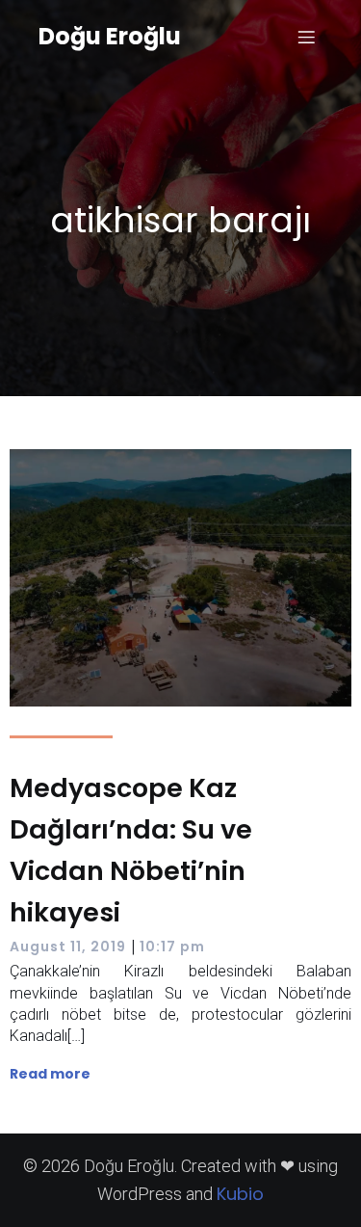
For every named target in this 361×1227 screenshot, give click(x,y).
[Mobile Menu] (306, 36)
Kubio (240, 1194)
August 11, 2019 (68, 946)
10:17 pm (172, 946)
